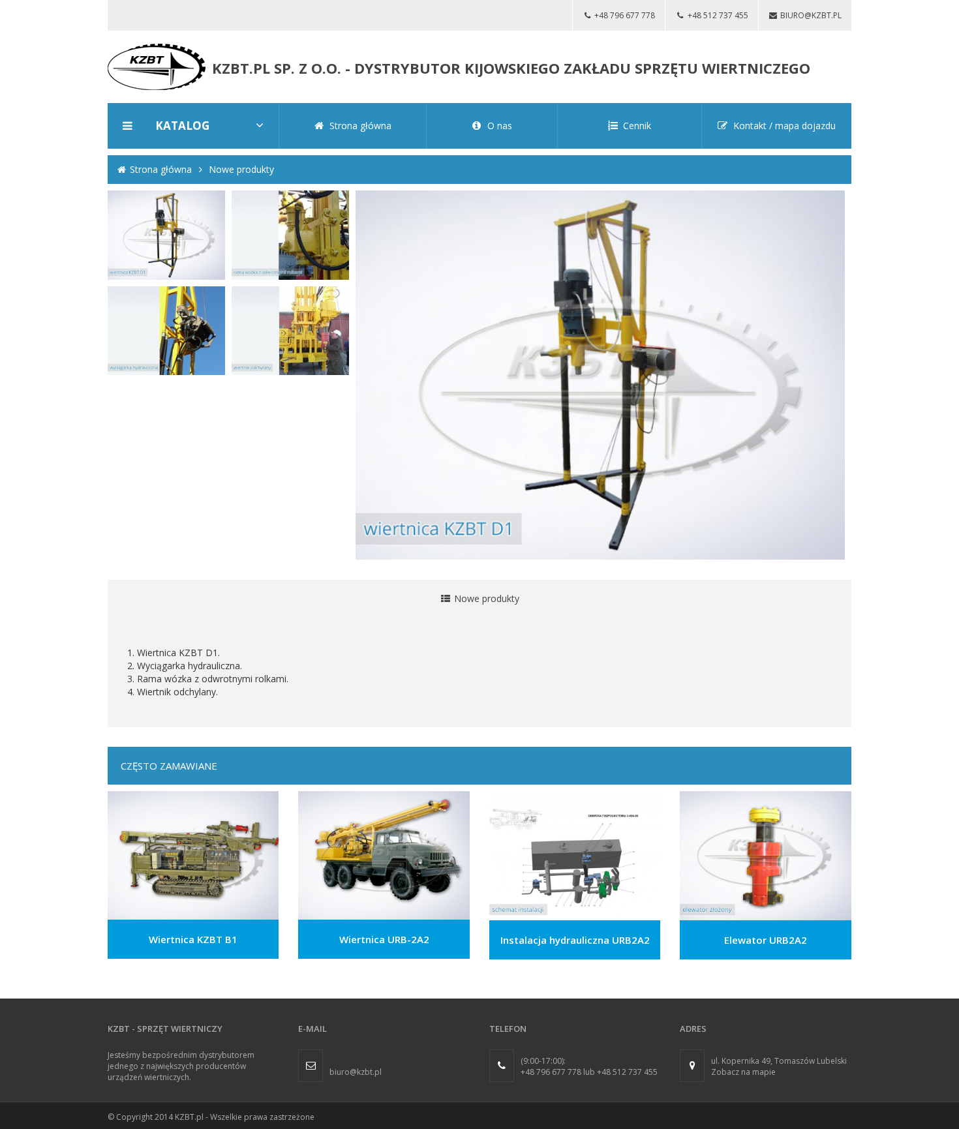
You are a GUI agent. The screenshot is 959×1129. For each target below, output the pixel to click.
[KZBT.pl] (157, 65)
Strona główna (160, 169)
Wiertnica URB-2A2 (384, 939)
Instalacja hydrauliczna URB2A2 (575, 939)
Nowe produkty (241, 169)
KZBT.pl (189, 1116)
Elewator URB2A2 (765, 939)
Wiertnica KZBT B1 (193, 939)
